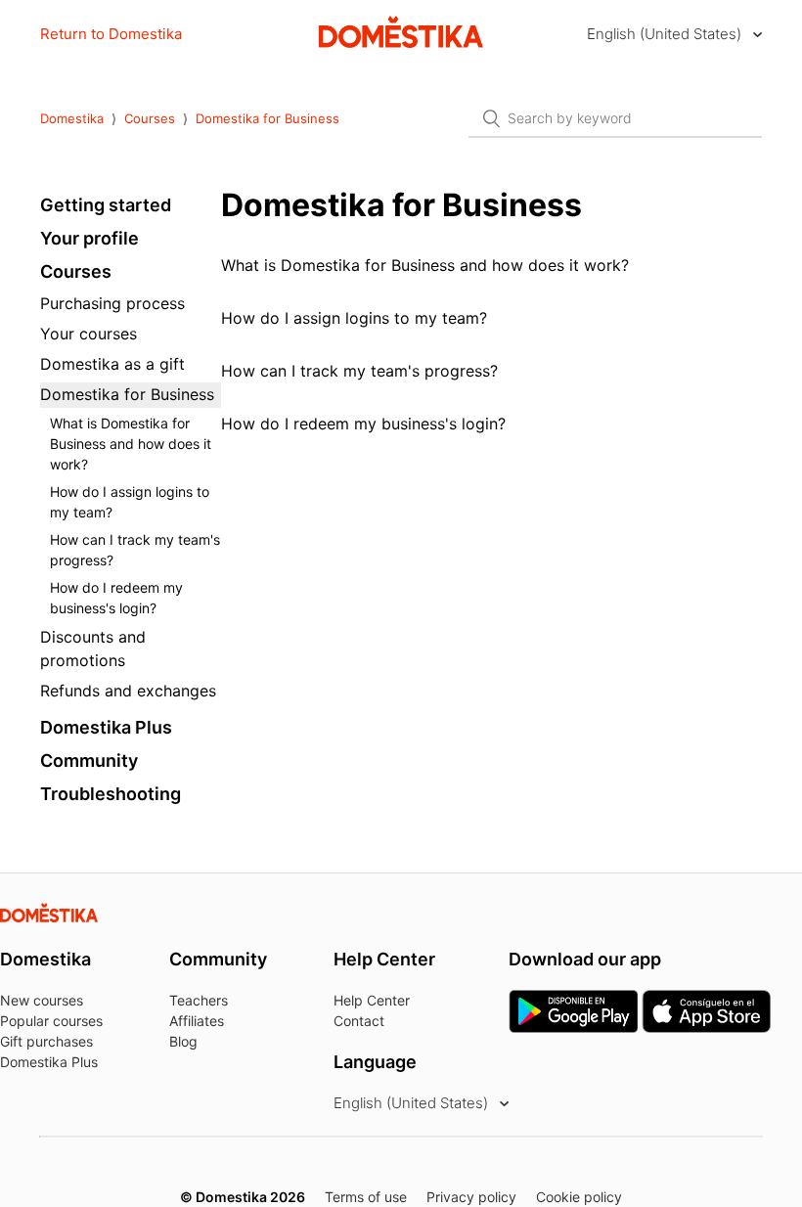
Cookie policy (579, 1196)
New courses (41, 1000)
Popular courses (51, 1020)
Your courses (88, 333)
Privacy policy (471, 1196)
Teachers (198, 1000)
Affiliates (196, 1020)
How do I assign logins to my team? (129, 501)
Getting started (105, 205)
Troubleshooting (110, 793)
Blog (183, 1041)
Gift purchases (46, 1041)
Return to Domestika (111, 33)
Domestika (72, 118)
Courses (149, 118)
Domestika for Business (267, 118)
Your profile (89, 238)
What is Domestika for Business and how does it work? (130, 443)
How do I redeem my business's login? (116, 597)
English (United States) (666, 33)
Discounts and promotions (93, 648)
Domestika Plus (106, 727)
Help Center (372, 1000)
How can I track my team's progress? (135, 549)
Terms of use (366, 1196)
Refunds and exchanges (128, 690)
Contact (359, 1020)
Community (89, 760)
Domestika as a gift (112, 364)
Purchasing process (112, 303)
